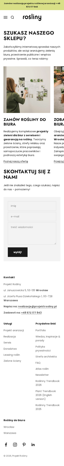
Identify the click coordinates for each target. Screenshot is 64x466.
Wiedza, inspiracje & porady (48, 338)
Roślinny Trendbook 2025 (48, 407)
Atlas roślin (42, 369)
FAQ (38, 363)
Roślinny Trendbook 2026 (48, 383)
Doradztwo (10, 349)
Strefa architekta (46, 356)
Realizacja (10, 336)
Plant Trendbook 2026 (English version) (46, 395)
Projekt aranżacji (14, 330)
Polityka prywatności (43, 348)
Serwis (7, 342)
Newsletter (42, 375)
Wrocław (9, 427)
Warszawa (10, 433)
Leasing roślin (12, 355)
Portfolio (41, 330)
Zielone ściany (12, 361)
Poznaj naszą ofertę (16, 161)
